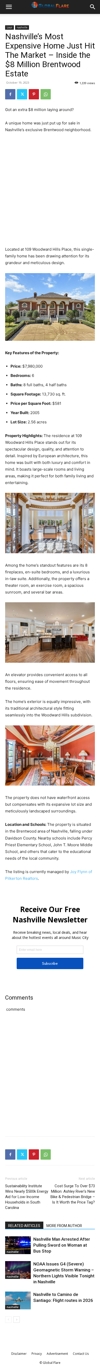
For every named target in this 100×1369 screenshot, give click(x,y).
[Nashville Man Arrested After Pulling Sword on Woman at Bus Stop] (18, 1245)
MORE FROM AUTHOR (64, 1226)
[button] (9, 7)
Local (9, 27)
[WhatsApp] (46, 94)
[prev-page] (8, 1319)
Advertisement (57, 1353)
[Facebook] (10, 94)
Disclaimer (19, 1353)
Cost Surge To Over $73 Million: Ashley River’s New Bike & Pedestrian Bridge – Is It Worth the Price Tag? (73, 1194)
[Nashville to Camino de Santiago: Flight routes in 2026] (18, 1300)
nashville (22, 27)
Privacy (37, 1353)
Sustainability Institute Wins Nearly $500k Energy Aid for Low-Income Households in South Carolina (26, 1197)
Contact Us (81, 1353)
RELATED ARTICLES (24, 1226)
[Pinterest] (34, 94)
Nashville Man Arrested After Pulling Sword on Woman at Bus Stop (61, 1245)
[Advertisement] (50, 190)
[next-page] (16, 1319)
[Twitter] (22, 94)
